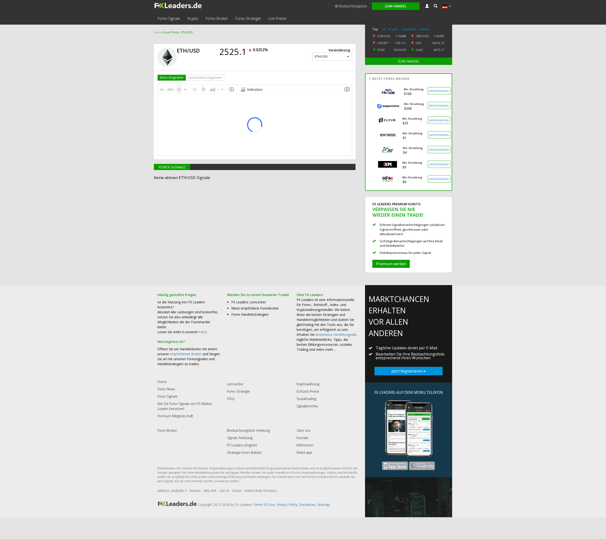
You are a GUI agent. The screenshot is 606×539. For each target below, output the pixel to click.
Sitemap (323, 504)
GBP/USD (422, 36)
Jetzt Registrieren (407, 371)
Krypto (192, 18)
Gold (419, 50)
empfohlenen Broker (186, 354)
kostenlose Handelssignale (336, 334)
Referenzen (305, 445)
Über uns (304, 430)
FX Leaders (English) (242, 445)
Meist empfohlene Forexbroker (255, 308)
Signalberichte (307, 406)
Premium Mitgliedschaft (175, 416)
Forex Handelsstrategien (250, 314)
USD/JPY (383, 43)
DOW (381, 50)
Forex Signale (168, 18)
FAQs (203, 332)
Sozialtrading (306, 398)
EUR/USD (383, 36)
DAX (418, 43)
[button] (435, 6)
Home (158, 32)
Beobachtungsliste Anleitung (248, 430)
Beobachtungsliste (352, 6)
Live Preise (277, 18)
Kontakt (302, 438)
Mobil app (304, 452)
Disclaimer (307, 504)
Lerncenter (235, 384)
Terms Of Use (264, 504)
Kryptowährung (308, 384)
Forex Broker (216, 18)
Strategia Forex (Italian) (244, 452)
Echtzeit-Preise (308, 391)
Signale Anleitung (239, 438)
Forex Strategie (248, 18)
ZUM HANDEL (409, 61)
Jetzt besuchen (439, 91)
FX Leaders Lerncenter (248, 302)
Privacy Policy (286, 504)
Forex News (166, 389)
